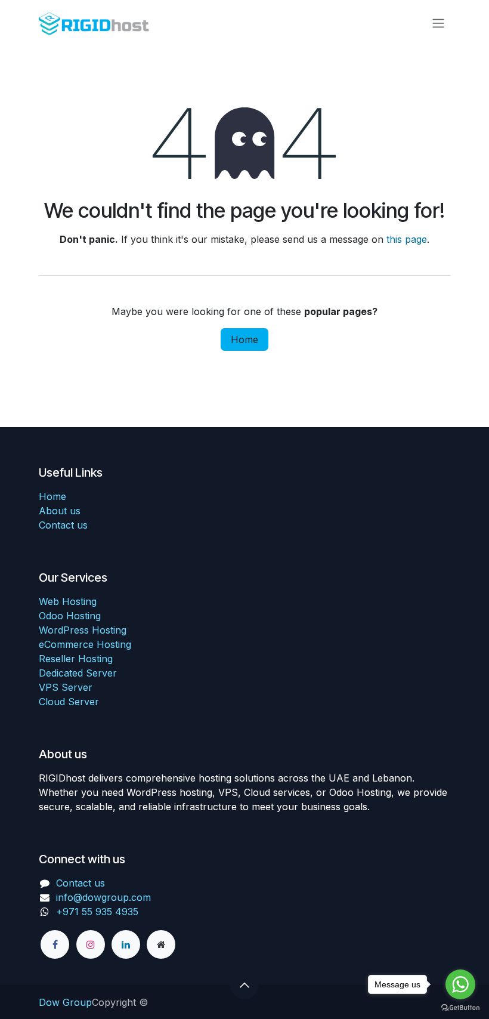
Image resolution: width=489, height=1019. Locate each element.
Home (244, 339)
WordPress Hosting (82, 630)
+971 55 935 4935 (98, 912)
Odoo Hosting (70, 616)
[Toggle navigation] (438, 22)
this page (406, 239)
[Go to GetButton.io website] (460, 1007)
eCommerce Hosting (85, 644)
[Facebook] (55, 944)
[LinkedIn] (126, 944)
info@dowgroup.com (103, 897)
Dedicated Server (78, 673)
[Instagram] (90, 944)
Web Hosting (68, 601)
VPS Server (65, 687)
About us (60, 511)
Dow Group (65, 1002)
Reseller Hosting (76, 659)
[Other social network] (161, 944)
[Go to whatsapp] (460, 984)
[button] (244, 985)
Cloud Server (69, 702)
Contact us (63, 525)
